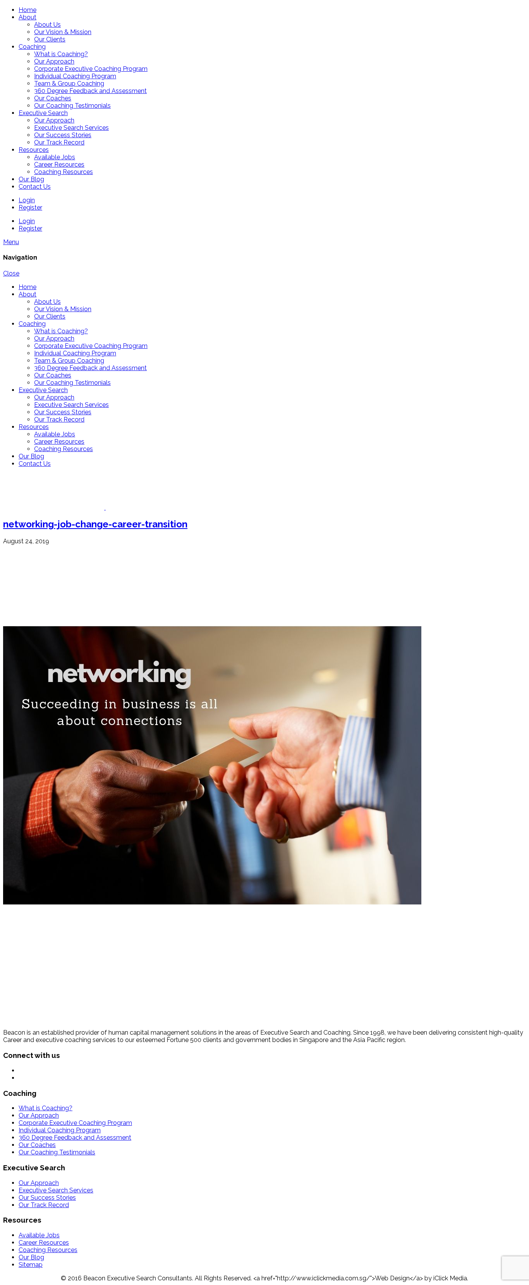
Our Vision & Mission (62, 32)
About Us (47, 24)
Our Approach (54, 61)
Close (11, 273)
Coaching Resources (63, 172)
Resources (34, 149)
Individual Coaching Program (75, 76)
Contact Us (35, 186)
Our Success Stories (62, 135)
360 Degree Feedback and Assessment (90, 91)
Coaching (32, 46)
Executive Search (43, 113)
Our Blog (31, 179)
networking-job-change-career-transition (95, 524)
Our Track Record (59, 142)
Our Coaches (52, 98)
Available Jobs (54, 157)
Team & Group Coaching (69, 83)
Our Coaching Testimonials (72, 105)
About (27, 17)
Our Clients (49, 39)
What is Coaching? (61, 54)
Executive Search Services (71, 127)
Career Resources (59, 164)
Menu (11, 242)
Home (27, 10)
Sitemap (31, 1264)
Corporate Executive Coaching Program (91, 68)
